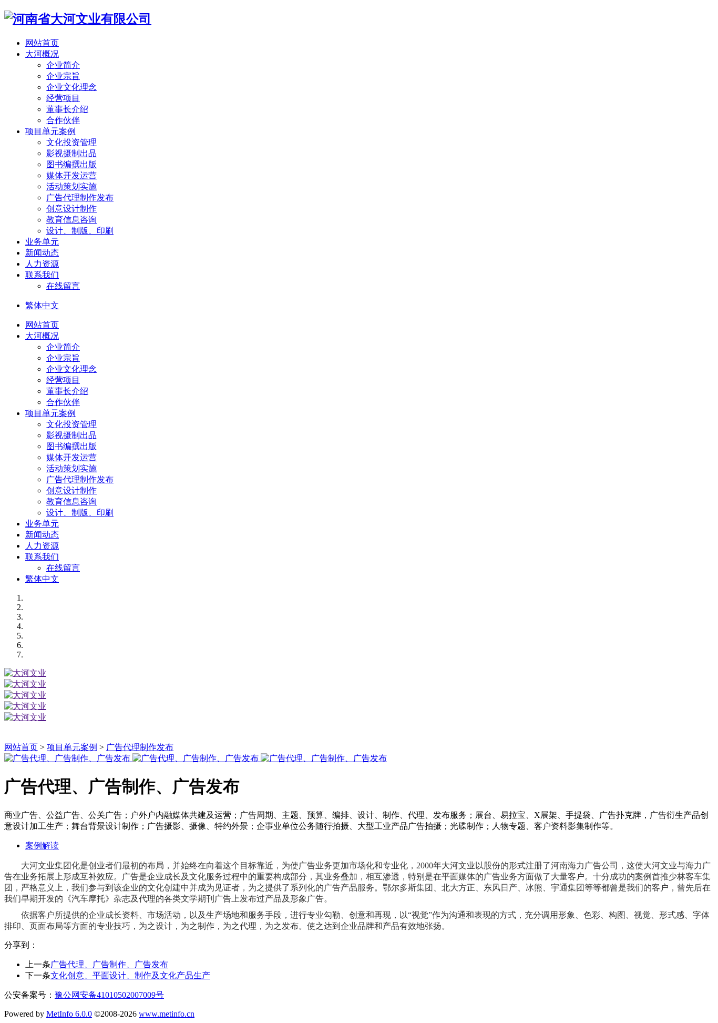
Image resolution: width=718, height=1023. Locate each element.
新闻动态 (42, 534)
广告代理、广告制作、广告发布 (109, 964)
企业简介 (63, 64)
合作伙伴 (63, 120)
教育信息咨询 (71, 219)
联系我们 (42, 556)
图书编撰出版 (71, 164)
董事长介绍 (67, 109)
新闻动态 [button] (42, 252)
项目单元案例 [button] (50, 131)
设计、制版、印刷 (80, 230)
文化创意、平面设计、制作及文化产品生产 (130, 975)
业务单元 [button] (42, 241)
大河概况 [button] (42, 53)
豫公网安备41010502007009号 (109, 994)
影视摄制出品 (71, 153)
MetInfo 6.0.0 (69, 1013)
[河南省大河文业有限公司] (77, 19)
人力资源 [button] (42, 263)
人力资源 (42, 545)
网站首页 (42, 42)
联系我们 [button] (42, 274)
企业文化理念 (71, 87)
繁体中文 (42, 305)
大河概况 (42, 335)
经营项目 (63, 98)
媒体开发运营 (71, 175)
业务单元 (42, 523)
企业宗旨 (63, 76)
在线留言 (63, 285)
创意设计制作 (71, 208)
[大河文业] (25, 673)
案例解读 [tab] (42, 845)
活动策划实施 (71, 186)
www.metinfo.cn (166, 1013)
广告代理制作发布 (80, 197)
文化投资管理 (71, 142)
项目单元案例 (50, 413)
